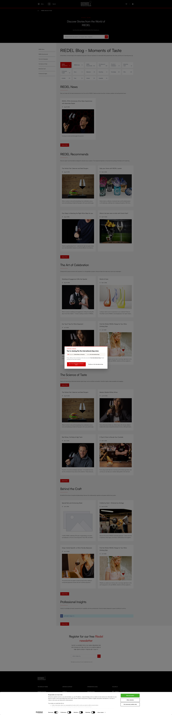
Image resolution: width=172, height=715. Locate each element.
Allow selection (130, 699)
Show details (101, 712)
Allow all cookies (130, 695)
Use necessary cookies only (130, 704)
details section (94, 708)
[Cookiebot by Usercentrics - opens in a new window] (39, 712)
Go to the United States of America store (76, 364)
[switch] (69, 712)
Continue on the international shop (95, 364)
